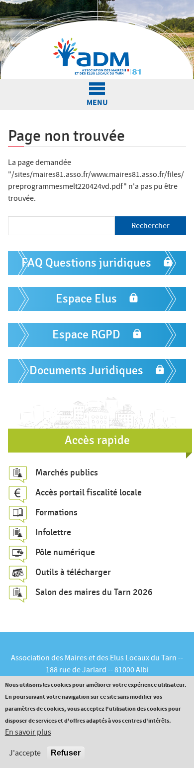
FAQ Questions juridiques (86, 263)
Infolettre (53, 532)
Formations (56, 512)
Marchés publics (66, 472)
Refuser (66, 753)
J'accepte (25, 753)
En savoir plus (28, 732)
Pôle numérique (65, 552)
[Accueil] (97, 39)
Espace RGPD (86, 334)
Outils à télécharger (73, 572)
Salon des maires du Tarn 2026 (94, 592)
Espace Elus (86, 299)
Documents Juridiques (86, 370)
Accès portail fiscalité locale (88, 492)
